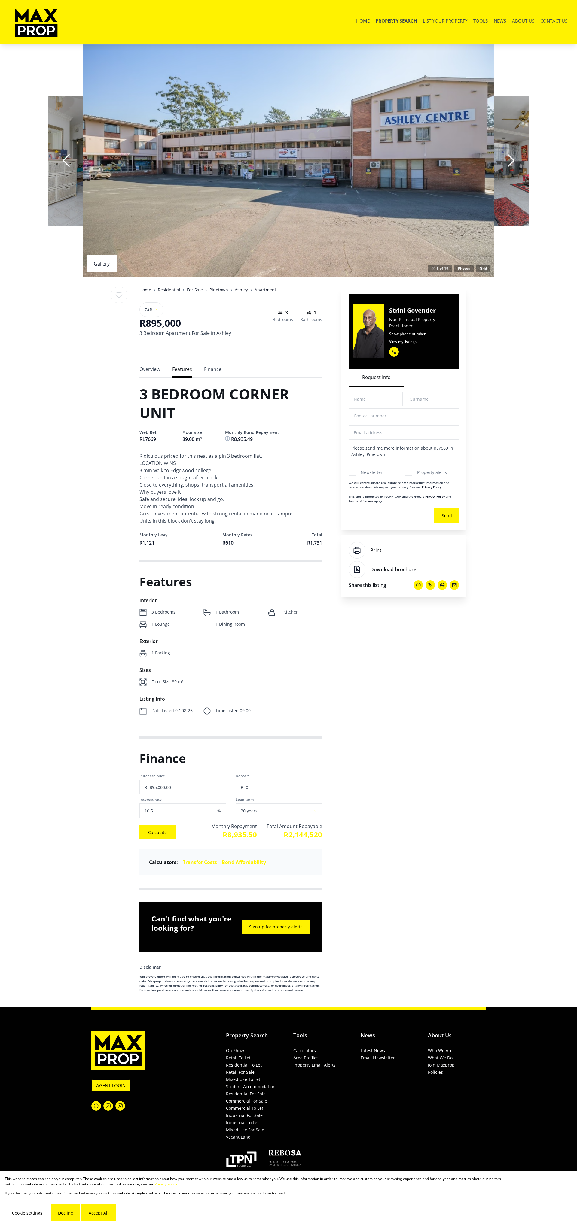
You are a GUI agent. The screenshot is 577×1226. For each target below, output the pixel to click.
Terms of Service (361, 501)
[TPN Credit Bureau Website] (241, 1160)
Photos (464, 268)
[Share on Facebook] (418, 585)
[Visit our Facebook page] (96, 1106)
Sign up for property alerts (276, 927)
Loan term (245, 799)
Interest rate (150, 799)
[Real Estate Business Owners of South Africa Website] (285, 1160)
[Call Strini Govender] (394, 352)
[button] (66, 160)
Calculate (157, 832)
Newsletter (372, 472)
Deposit (242, 775)
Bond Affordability (244, 862)
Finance (212, 369)
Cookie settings (27, 1213)
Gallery (102, 263)
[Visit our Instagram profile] (120, 1106)
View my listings (403, 341)
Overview (149, 369)
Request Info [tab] (376, 377)
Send (447, 515)
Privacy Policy (431, 487)
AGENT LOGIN (111, 1085)
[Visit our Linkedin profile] (108, 1106)
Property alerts (432, 472)
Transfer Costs (200, 862)
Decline (65, 1213)
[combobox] (286, 811)
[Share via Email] (454, 585)
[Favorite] (119, 295)
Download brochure (393, 569)
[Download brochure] (357, 569)
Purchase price (152, 775)
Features (182, 369)
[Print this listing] (357, 550)
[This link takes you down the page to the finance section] (228, 439)
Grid (483, 268)
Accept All (98, 1213)
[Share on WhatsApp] (442, 585)
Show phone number (407, 333)
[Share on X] (430, 585)
